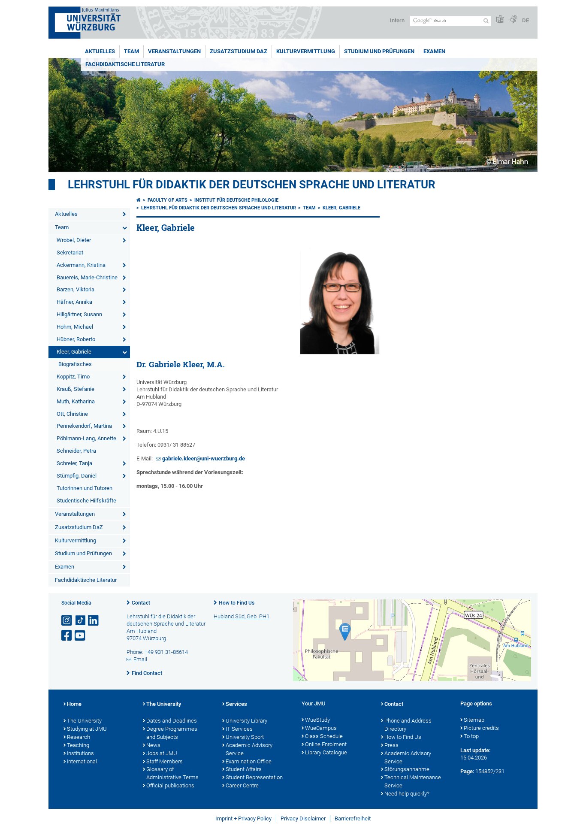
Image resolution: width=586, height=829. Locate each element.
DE (525, 20)
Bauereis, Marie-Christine (87, 277)
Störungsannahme (406, 769)
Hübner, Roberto (76, 339)
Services (236, 704)
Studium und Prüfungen (379, 51)
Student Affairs (244, 769)
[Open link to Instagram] (67, 620)
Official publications (170, 785)
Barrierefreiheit (353, 818)
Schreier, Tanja (74, 463)
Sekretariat (70, 252)
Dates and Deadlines (171, 720)
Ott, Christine (72, 414)
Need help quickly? (406, 793)
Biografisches (75, 364)
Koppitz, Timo (73, 376)
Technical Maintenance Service (412, 781)
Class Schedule (324, 736)
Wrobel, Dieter (74, 240)
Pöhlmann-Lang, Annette (86, 438)
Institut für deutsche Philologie (236, 200)
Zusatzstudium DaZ (238, 51)
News (153, 745)
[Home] (138, 200)
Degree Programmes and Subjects (171, 733)
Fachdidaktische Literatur (125, 64)
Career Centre (242, 785)
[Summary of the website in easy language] (500, 19)
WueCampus (321, 728)
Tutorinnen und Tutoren (84, 488)
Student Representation (254, 777)
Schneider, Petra (76, 451)
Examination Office (249, 761)
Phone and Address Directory (408, 724)
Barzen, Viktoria (75, 289)
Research (78, 737)
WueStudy (317, 720)
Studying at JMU (87, 729)
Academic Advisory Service (249, 749)
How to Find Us (236, 603)
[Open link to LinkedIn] (94, 620)
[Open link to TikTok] (81, 620)
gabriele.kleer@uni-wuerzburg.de (203, 458)
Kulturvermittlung (305, 51)
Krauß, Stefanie (75, 389)
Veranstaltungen (174, 51)
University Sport (245, 737)
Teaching (78, 745)
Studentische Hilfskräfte (86, 500)
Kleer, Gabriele (74, 351)
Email (140, 659)
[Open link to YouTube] (81, 635)
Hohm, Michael (75, 327)
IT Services (239, 729)
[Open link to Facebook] (67, 635)
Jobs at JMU (161, 753)
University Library (246, 720)
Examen (434, 51)
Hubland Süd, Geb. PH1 (241, 616)
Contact (141, 603)
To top (471, 736)
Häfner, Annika (74, 302)
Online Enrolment (326, 744)
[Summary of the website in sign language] (513, 19)
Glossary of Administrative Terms (172, 773)
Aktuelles (100, 51)
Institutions (80, 753)
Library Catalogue (326, 752)
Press (391, 745)
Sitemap (474, 720)
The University (84, 720)
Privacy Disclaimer (303, 818)
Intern (397, 20)
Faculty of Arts (167, 200)
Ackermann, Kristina (81, 265)
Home (74, 704)
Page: (467, 771)
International (82, 761)
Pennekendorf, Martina (84, 426)
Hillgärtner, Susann (79, 314)
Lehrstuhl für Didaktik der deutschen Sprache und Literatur (251, 184)
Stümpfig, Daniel (77, 475)
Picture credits (481, 728)
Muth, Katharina (76, 401)
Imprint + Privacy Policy (243, 818)
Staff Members (164, 761)
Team (131, 51)
